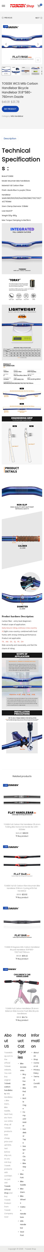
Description (10, 138)
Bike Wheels (23, 1199)
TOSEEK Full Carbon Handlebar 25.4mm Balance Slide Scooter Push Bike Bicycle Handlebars (22, 1011)
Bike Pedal (24, 1091)
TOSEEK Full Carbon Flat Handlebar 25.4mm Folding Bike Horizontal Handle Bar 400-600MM (22, 827)
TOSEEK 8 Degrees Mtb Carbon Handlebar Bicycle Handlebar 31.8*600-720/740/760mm (22, 949)
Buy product (10, 109)
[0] (38, 5)
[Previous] (6, 44)
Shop (36, 1059)
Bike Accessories (23, 1067)
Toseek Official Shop (7, 1189)
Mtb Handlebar (17, 116)
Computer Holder (24, 1119)
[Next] (38, 44)
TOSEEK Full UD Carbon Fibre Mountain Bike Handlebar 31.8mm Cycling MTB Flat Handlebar (22, 888)
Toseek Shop (30, 1249)
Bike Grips (24, 1166)
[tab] (22, 138)
